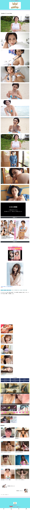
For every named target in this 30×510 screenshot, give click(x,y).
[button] (27, 239)
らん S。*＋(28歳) (3, 354)
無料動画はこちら (15, 217)
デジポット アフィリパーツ (27, 415)
